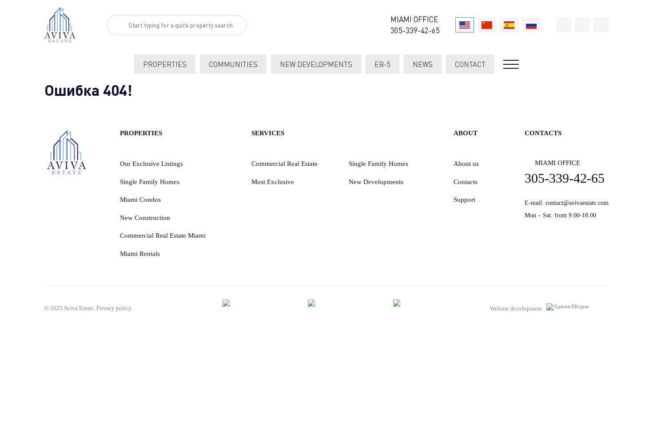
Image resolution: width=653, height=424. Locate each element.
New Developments (376, 181)
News (423, 64)
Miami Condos (140, 199)
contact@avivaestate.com (577, 203)
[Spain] (509, 24)
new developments (316, 64)
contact (470, 64)
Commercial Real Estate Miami (163, 235)
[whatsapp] (582, 24)
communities (233, 64)
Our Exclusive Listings (151, 163)
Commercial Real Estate (284, 163)
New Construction (145, 217)
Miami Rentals (140, 253)
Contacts (466, 181)
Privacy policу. (114, 308)
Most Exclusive (272, 181)
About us (466, 163)
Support (464, 199)
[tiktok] (563, 24)
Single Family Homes (149, 181)
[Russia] (531, 24)
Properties (165, 64)
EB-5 (382, 64)
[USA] (464, 24)
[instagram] (601, 24)
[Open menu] (511, 64)
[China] (487, 24)
